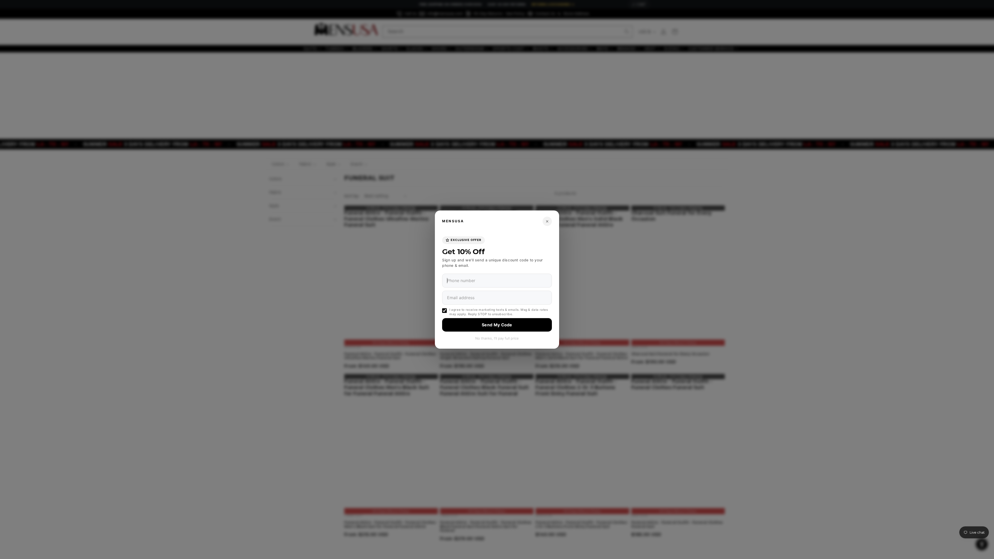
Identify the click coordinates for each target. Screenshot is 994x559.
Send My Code (497, 324)
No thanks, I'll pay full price (497, 338)
